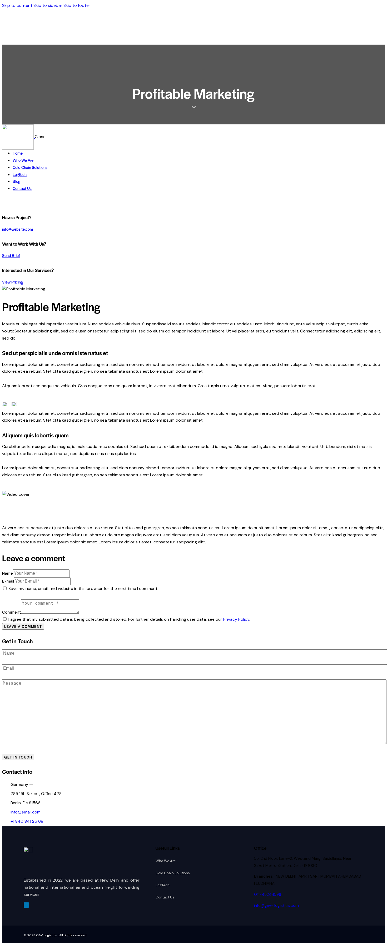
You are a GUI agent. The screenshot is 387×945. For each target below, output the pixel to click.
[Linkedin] (26, 905)
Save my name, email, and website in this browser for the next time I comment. (83, 588)
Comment (11, 612)
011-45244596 (267, 894)
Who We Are (166, 861)
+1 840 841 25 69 (27, 821)
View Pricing (12, 282)
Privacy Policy (236, 619)
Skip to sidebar (47, 5)
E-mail (8, 581)
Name (7, 573)
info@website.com (17, 229)
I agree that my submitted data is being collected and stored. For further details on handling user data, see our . (129, 619)
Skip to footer (76, 5)
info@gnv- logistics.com (276, 905)
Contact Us (165, 897)
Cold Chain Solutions (173, 873)
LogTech (163, 885)
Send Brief (11, 255)
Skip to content (17, 5)
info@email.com (26, 812)
